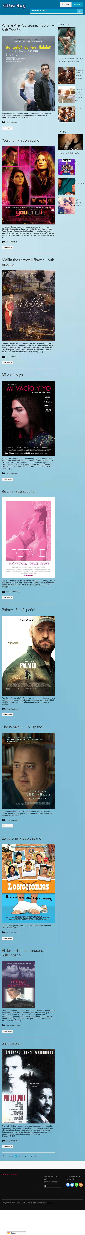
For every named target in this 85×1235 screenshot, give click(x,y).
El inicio (78, 108)
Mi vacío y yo (12, 374)
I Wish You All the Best (78, 203)
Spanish (13, 1233)
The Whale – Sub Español (22, 727)
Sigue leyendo (7, 128)
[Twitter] (72, 1185)
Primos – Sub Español (69, 153)
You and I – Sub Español (21, 140)
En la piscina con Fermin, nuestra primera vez (70, 60)
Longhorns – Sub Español (22, 838)
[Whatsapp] (76, 1185)
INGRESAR (65, 4)
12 (32, 1156)
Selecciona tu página (39, 10)
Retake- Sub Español (18, 491)
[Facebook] (68, 1185)
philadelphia (12, 1043)
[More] (81, 1185)
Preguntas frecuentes (10, 1174)
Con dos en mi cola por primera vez (78, 94)
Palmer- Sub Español (18, 609)
